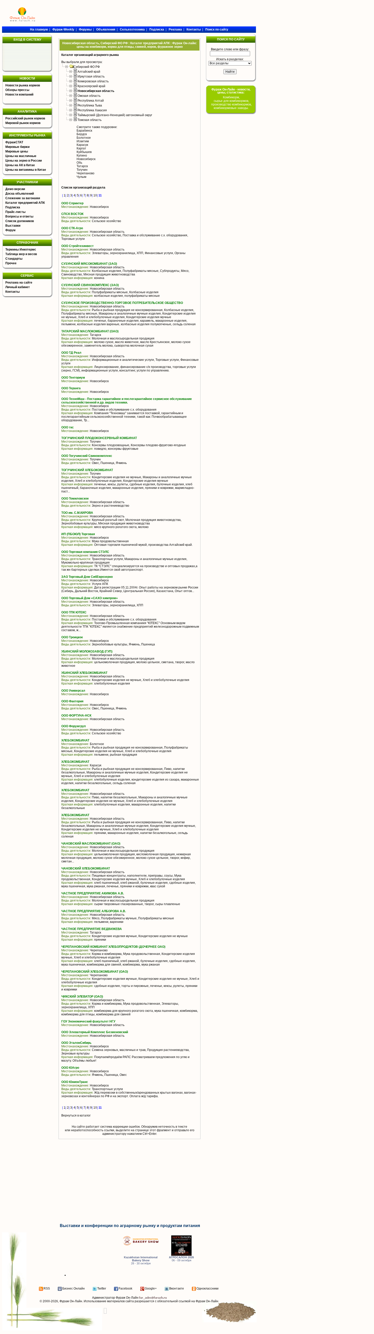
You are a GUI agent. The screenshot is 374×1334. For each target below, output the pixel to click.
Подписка (12, 207)
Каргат (81, 148)
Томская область (90, 120)
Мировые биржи (17, 147)
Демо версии (15, 189)
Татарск (82, 166)
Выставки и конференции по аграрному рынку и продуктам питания (130, 1225)
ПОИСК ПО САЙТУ (230, 39)
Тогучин (82, 170)
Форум (10, 230)
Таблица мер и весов (21, 254)
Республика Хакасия (92, 110)
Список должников (19, 221)
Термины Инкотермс (20, 249)
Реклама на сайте (18, 282)
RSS (47, 1288)
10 (95, 195)
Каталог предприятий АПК (25, 203)
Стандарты (13, 258)
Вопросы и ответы (19, 216)
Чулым (81, 177)
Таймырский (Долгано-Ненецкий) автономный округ (115, 115)
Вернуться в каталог (76, 1115)
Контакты (12, 291)
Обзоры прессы (17, 90)
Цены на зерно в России (23, 160)
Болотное (84, 137)
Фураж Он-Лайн (71, 1301)
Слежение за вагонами (22, 198)
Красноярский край (91, 86)
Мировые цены (16, 151)
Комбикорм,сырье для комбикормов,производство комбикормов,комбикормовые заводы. (231, 103)
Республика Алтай (91, 100)
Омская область (89, 96)
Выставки (12, 225)
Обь (79, 162)
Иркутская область (91, 76)
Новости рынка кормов (22, 85)
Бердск (82, 134)
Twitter (101, 1288)
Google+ (151, 1288)
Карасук (82, 145)
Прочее (11, 263)
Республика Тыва (90, 105)
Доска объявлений (19, 193)
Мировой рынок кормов (22, 123)
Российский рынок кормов (25, 118)
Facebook (125, 1288)
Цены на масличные (20, 156)
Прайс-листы (15, 212)
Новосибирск (86, 159)
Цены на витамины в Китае (25, 170)
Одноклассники (207, 1288)
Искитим (83, 141)
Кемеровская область (93, 81)
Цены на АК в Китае (20, 165)
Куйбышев (84, 152)
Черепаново (85, 173)
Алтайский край (89, 71)
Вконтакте (176, 1288)
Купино (82, 155)
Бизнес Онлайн (73, 1288)
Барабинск (84, 130)
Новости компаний (19, 94)
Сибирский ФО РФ (87, 67)
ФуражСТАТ (14, 142)
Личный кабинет (17, 287)
